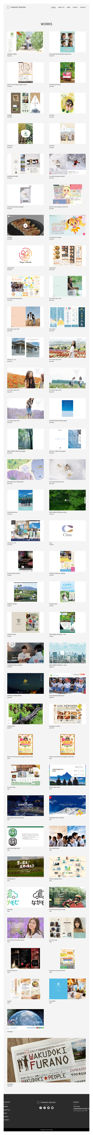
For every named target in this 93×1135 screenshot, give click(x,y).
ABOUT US (61, 7)
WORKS (53, 7)
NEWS (68, 7)
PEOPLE (75, 7)
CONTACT (83, 7)
